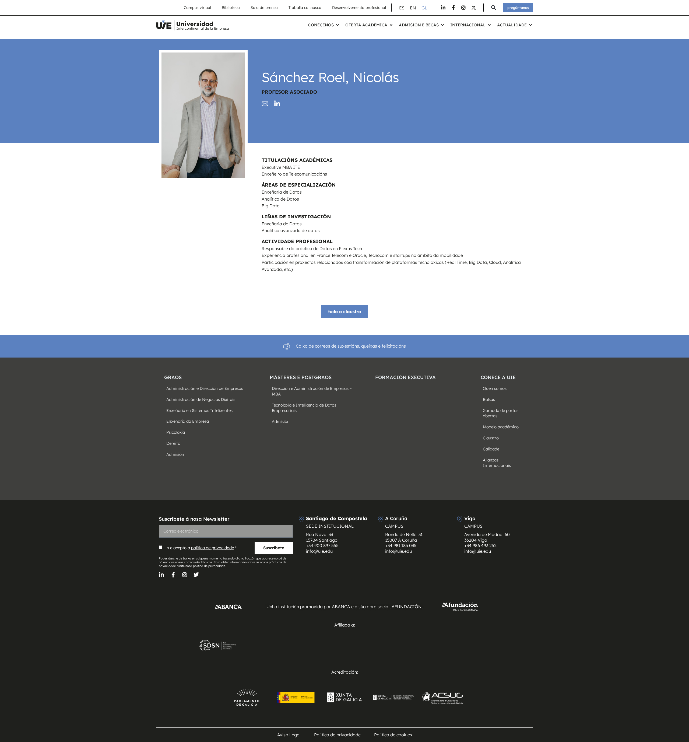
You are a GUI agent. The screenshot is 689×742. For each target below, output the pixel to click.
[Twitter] (196, 575)
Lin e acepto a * (200, 547)
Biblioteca (231, 7)
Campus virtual (197, 7)
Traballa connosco (305, 7)
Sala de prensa (264, 7)
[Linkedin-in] (161, 575)
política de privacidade (212, 547)
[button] (493, 7)
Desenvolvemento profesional (359, 7)
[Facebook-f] (173, 575)
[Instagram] (184, 575)
